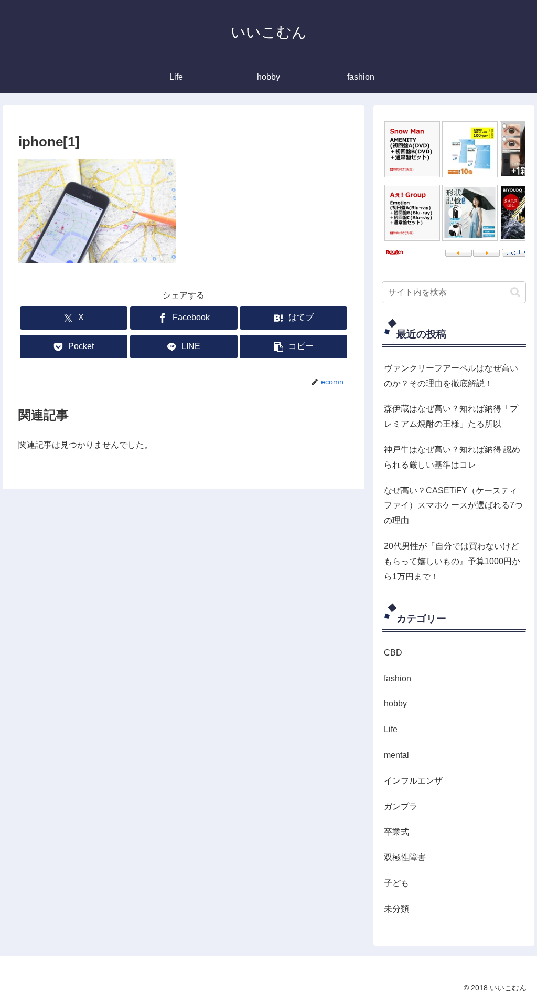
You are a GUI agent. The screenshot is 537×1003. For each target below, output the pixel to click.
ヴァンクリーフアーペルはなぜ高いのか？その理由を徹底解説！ (451, 376)
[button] (293, 346)
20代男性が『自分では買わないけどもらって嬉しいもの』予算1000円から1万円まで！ (452, 561)
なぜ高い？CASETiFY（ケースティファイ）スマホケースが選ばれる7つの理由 (453, 505)
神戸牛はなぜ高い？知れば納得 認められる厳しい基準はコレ (452, 457)
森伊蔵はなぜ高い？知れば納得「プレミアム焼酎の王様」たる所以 (451, 416)
